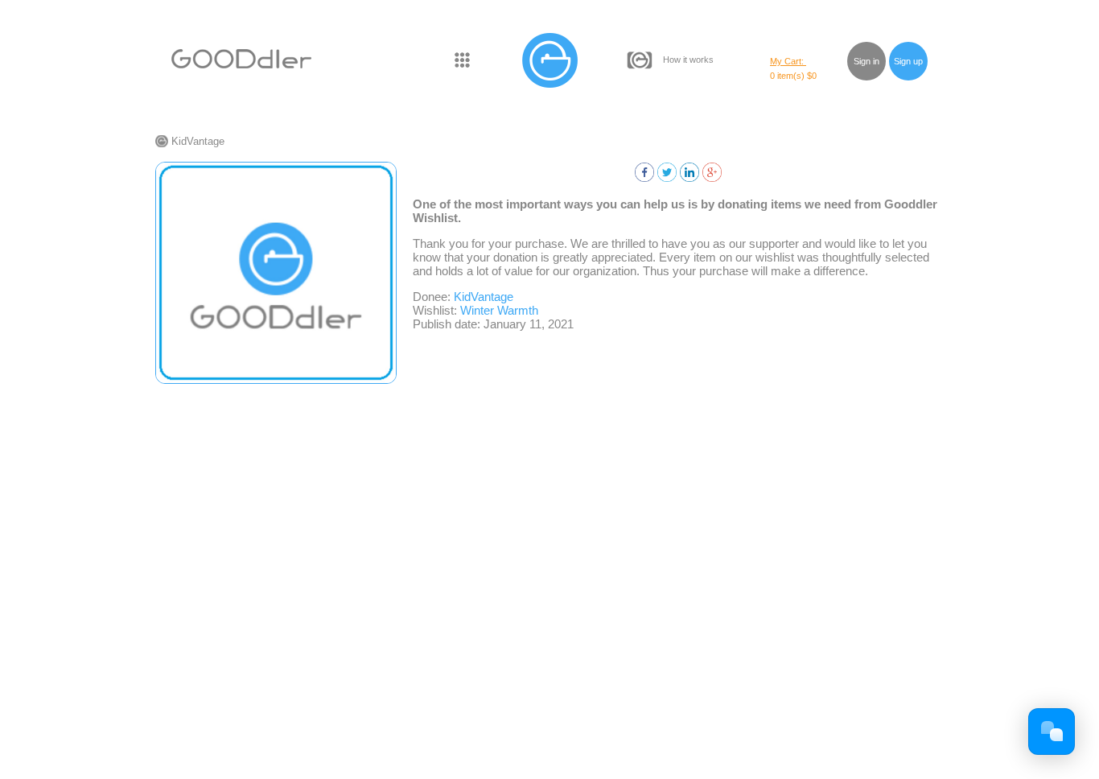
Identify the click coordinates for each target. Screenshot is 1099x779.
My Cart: (788, 61)
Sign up (908, 61)
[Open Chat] (1051, 731)
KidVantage (197, 141)
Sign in (866, 61)
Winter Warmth (499, 310)
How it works (688, 59)
